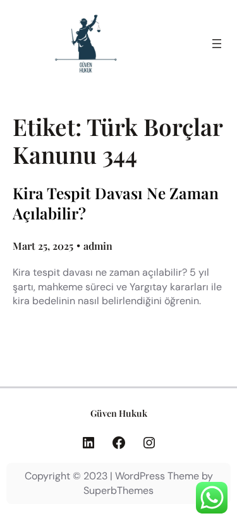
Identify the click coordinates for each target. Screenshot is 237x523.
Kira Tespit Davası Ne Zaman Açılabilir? (116, 203)
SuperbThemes (118, 490)
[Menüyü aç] (216, 43)
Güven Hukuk (118, 413)
